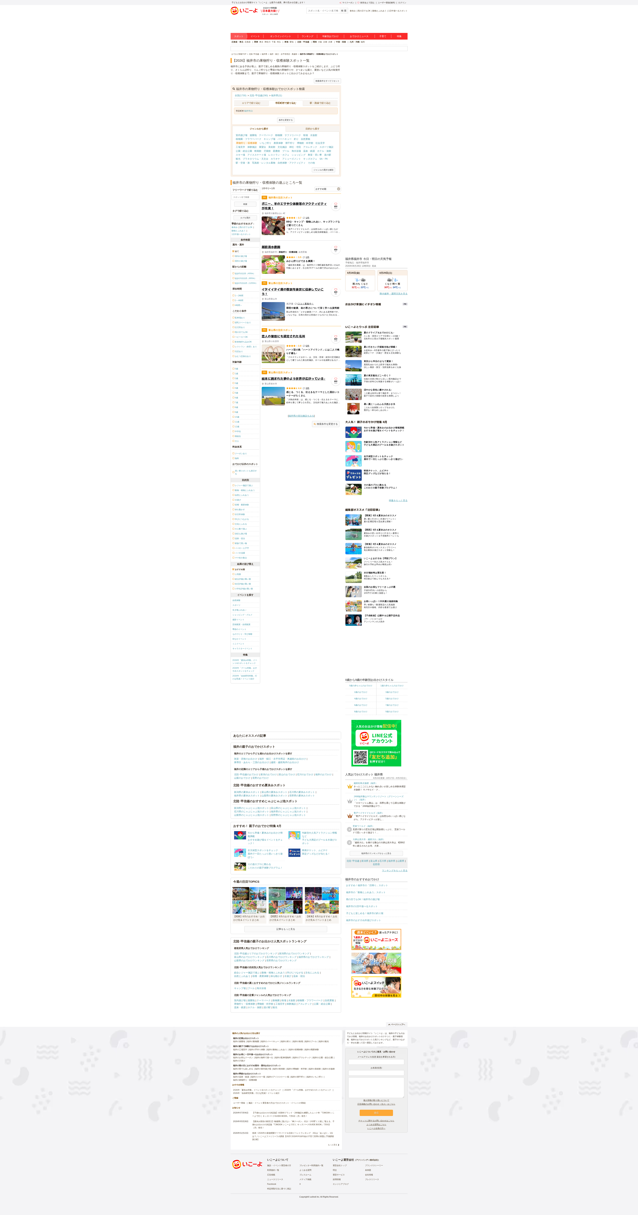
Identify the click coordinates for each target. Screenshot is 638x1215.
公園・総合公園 (244, 151)
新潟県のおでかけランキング (294, 953)
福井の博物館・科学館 (297, 1069)
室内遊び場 (241, 135)
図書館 (276, 151)
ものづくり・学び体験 (242, 634)
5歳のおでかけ (392, 698)
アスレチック (310, 147)
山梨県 (400, 861)
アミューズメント (291, 158)
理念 (335, 1170)
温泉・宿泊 (299, 976)
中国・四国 (341, 42)
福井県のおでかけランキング (314, 957)
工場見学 (240, 147)
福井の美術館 (315, 1069)
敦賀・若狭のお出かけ (245, 758)
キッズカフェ (310, 158)
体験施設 (252, 147)
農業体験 (278, 143)
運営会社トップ (340, 1165)
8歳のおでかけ (360, 711)
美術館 (271, 147)
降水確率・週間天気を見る (394, 293)
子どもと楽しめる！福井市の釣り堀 (364, 913)
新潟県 (364, 861)
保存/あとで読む (367, 2)
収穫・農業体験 (260, 976)
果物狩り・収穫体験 (246, 143)
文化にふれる (312, 972)
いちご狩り (265, 143)
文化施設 (282, 147)
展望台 (262, 147)
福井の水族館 (329, 1069)
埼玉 (279, 42)
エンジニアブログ (341, 1184)
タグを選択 (245, 218)
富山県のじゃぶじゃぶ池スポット (288, 808)
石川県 (382, 861)
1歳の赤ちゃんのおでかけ (392, 685)
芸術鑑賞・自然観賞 (241, 624)
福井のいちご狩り (315, 1077)
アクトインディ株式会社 (367, 1160)
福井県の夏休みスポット (247, 795)
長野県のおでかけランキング (281, 960)
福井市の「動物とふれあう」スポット (366, 892)
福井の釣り (286, 1041)
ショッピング (299, 154)
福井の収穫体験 (296, 1049)
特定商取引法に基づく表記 (279, 1189)
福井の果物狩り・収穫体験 (245, 1080)
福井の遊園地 (239, 1041)
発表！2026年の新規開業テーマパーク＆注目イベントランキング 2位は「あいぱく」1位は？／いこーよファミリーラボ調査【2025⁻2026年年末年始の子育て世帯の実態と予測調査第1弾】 (293, 1136)
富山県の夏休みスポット (274, 792)
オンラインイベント (280, 36)
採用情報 (337, 1179)
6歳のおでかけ (360, 705)
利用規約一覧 (273, 1170)
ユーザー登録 (239, 1103)
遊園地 (253, 135)
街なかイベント (239, 639)
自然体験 (236, 600)
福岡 (363, 42)
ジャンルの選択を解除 (323, 170)
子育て (382, 36)
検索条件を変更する (327, 424)
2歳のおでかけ (360, 692)
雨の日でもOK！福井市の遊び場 (363, 899)
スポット (238, 36)
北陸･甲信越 (353, 861)
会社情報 (369, 1175)
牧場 (305, 135)
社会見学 (320, 143)
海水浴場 (296, 151)
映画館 (257, 151)
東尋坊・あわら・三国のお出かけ (251, 762)
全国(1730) (240, 95)
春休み (353, 11)
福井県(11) (276, 95)
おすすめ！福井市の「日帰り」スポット (367, 885)
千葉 (274, 42)
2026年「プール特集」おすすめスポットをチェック (244, 669)
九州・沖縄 (355, 42)
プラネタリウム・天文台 (255, 158)
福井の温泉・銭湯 (241, 1077)
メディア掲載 (305, 1179)
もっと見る (332, 1145)
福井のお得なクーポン (243, 1057)
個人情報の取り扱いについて (376, 1100)
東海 (286, 42)
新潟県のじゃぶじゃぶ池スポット (251, 808)
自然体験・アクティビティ (292, 162)
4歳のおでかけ (360, 698)
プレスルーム (305, 1175)
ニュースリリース (275, 1179)
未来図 (368, 1170)
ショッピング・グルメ (242, 615)
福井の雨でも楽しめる (243, 1069)
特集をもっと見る (398, 500)
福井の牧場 (298, 1041)
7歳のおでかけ (392, 705)
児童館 (267, 151)
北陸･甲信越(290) (259, 95)
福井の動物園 (253, 1041)
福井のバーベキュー (270, 1041)
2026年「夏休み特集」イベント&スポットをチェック (244, 661)
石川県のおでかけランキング (281, 957)
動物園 (278, 135)
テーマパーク (266, 135)
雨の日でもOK (364, 11)
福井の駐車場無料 (283, 1057)
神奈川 (267, 42)
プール (285, 151)
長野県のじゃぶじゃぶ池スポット (288, 815)
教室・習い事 (315, 154)
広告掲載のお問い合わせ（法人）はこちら (376, 1104)
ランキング (307, 36)
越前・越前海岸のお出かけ (285, 762)
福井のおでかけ (323, 774)
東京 (261, 42)
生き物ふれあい (239, 610)
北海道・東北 (237, 42)
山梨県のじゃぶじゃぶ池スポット (251, 815)
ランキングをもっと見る (395, 870)
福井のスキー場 (258, 1077)
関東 (256, 42)
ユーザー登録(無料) (386, 2)
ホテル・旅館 (324, 151)
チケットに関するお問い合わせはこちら (376, 1121)
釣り (296, 139)
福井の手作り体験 (257, 1049)
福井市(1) (248, 111)
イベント (255, 36)
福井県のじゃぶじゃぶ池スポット (288, 811)
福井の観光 (324, 1041)
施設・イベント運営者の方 (279, 1165)
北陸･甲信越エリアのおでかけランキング (255, 953)
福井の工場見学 (240, 1049)
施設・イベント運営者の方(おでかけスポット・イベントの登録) (277, 1103)
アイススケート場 (256, 154)
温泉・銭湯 (309, 151)
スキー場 (240, 154)
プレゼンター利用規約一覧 (311, 1165)
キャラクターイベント (242, 648)
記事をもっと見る (285, 929)
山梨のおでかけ (242, 778)
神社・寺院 (295, 147)
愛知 (292, 42)
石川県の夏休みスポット (302, 792)
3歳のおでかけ (392, 692)
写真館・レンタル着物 (263, 162)
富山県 (373, 861)
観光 (238, 158)
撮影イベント (238, 619)
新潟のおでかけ (269, 774)
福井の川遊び (239, 1061)
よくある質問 (305, 1170)
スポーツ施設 (326, 147)
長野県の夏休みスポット (302, 795)
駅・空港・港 (243, 162)
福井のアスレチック (302, 1057)
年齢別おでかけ (330, 36)
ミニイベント (238, 644)
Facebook (271, 1184)
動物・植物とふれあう (273, 972)
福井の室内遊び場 (263, 1069)
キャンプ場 (269, 139)
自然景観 (305, 139)
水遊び (287, 976)
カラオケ (275, 158)
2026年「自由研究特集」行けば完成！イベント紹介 (244, 677)
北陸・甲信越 (303, 42)
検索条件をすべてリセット (327, 81)
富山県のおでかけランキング (249, 957)
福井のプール (311, 1041)
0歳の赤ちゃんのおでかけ (360, 685)
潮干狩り (290, 143)
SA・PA (323, 158)
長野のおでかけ (260, 778)
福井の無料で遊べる (264, 1057)
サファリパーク (293, 135)
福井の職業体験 (312, 1049)
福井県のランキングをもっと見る (376, 853)
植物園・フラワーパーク (248, 139)
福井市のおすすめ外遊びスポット (363, 920)
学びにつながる (295, 972)
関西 (315, 42)
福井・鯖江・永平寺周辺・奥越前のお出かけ (282, 758)
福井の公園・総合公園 (323, 1057)
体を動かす (276, 976)
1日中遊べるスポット (398, 11)
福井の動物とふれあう (277, 1049)
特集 (399, 36)
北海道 (248, 42)
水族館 (313, 135)
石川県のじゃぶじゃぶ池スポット (251, 811)
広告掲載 (271, 1175)
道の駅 (327, 154)
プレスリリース (372, 1179)
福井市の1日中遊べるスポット (362, 906)
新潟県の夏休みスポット (247, 792)
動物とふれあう (379, 11)
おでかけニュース (359, 36)
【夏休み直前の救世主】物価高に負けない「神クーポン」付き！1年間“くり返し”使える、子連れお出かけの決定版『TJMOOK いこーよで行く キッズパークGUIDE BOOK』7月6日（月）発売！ (293, 1124)
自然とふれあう (242, 976)
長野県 (376, 864)
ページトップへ (398, 1024)
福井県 (391, 861)
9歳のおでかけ (392, 711)
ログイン (402, 2)
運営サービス (339, 1175)
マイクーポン (348, 2)
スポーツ (236, 605)
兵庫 (330, 42)
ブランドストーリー (374, 1165)
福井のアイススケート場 (278, 1077)
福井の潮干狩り (298, 1077)
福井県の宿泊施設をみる (301, 415)
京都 (325, 42)
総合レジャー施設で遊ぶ (247, 972)
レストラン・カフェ (278, 154)
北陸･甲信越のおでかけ (246, 774)
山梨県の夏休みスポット (274, 795)
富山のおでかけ (287, 774)
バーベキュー (285, 139)
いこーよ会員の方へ (376, 1128)
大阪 (320, 42)
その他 (311, 162)
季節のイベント (239, 629)
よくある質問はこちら (376, 1124)
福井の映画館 (279, 1069)
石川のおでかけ (305, 774)
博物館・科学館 (305, 143)
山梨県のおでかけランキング (249, 960)
